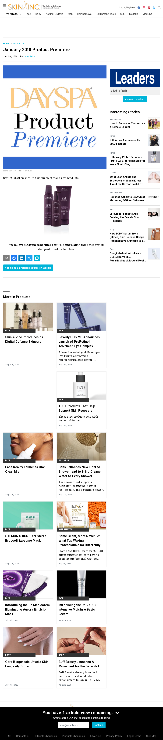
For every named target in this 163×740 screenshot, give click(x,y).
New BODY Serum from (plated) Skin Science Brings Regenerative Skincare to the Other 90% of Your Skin (128, 237)
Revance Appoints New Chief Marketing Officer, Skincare (127, 198)
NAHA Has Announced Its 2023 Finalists (125, 142)
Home (6, 43)
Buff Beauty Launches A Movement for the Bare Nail (79, 664)
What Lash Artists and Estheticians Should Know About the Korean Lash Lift (126, 180)
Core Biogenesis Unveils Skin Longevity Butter (27, 664)
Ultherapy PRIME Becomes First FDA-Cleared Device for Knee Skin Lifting (127, 161)
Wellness (64, 460)
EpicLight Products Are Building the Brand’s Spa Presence (124, 217)
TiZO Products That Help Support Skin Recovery (77, 408)
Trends (113, 173)
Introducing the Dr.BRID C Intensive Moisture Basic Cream (77, 609)
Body (112, 229)
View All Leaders (135, 99)
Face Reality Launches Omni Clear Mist (25, 469)
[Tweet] (29, 258)
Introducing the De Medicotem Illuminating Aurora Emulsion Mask (27, 609)
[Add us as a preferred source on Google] (37, 258)
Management (115, 119)
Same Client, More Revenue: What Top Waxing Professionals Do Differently (80, 540)
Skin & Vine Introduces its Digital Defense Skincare (24, 339)
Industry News (116, 193)
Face (112, 209)
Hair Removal (66, 529)
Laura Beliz (29, 56)
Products (18, 43)
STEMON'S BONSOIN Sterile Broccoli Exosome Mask (25, 538)
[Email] (6, 258)
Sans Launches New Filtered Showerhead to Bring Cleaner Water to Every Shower (80, 471)
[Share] (14, 258)
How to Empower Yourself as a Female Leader (127, 125)
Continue (98, 725)
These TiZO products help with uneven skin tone (78, 418)
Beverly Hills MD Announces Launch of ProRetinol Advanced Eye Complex (79, 341)
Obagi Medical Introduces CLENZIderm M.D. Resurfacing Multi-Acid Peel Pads (127, 257)
